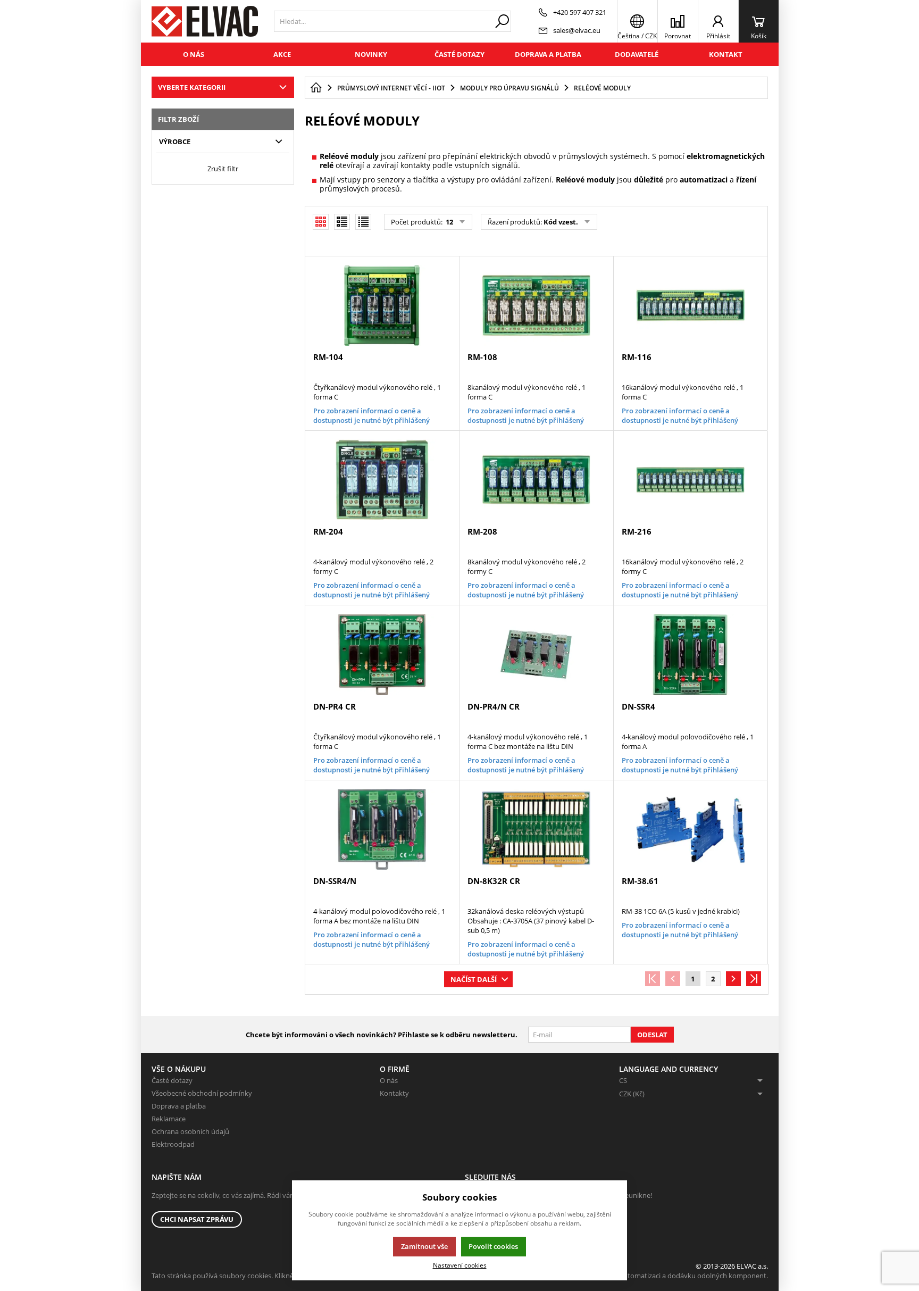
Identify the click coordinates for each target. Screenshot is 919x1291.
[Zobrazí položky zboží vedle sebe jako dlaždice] (342, 222)
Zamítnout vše (424, 1246)
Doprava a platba (548, 54)
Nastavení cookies (460, 1265)
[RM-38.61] (690, 829)
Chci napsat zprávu (196, 1219)
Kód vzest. (561, 222)
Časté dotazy (459, 54)
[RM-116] (690, 305)
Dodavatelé (636, 54)
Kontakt (725, 54)
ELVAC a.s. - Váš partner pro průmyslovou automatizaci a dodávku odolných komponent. (628, 1275)
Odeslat (652, 1034)
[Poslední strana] (753, 978)
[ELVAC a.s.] (205, 21)
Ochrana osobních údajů (190, 1131)
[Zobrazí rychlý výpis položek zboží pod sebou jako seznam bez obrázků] (363, 222)
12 (448, 222)
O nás (193, 54)
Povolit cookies (493, 1246)
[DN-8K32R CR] (536, 829)
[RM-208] (536, 479)
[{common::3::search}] (502, 21)
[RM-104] (381, 305)
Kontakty (394, 1093)
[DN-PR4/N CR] (536, 654)
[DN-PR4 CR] (381, 654)
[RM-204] (381, 479)
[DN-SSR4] (690, 654)
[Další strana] (733, 978)
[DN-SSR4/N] (381, 829)
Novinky (371, 54)
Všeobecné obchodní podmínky (202, 1093)
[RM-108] (536, 305)
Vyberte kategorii (191, 87)
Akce (282, 54)
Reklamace (169, 1118)
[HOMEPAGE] (316, 87)
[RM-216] (690, 479)
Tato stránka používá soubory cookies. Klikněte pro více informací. (256, 1275)
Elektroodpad (173, 1144)
